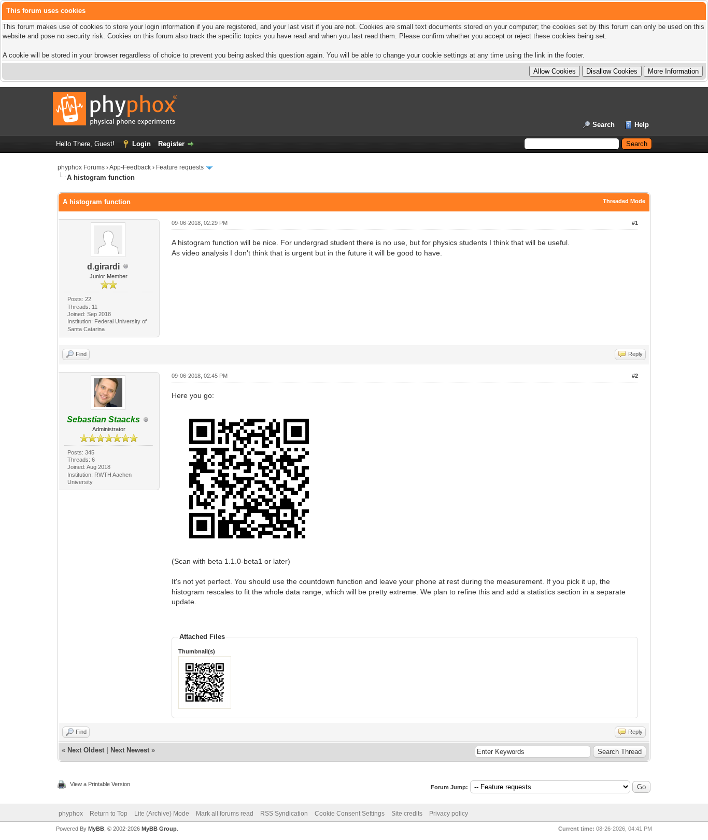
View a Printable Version (100, 784)
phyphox (71, 813)
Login (141, 144)
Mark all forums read (224, 813)
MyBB (96, 828)
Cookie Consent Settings (350, 813)
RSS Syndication (284, 813)
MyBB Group (159, 828)
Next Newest (129, 750)
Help (641, 125)
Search (603, 125)
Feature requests (180, 167)
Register (171, 144)
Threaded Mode (624, 201)
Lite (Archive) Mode (161, 813)
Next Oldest (85, 750)
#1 (635, 223)
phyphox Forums (81, 167)
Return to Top (109, 813)
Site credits (406, 813)
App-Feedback (130, 167)
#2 (635, 376)
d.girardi (103, 266)
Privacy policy (448, 813)
